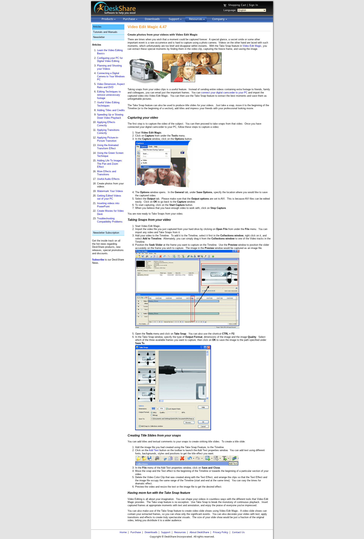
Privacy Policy (220, 532)
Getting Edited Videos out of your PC (109, 197)
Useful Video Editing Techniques (108, 104)
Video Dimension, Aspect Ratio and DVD (111, 86)
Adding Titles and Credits (111, 110)
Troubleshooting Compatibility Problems (109, 220)
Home (123, 532)
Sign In (253, 5)
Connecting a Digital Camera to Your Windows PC (111, 76)
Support (165, 532)
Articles (97, 26)
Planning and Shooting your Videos (109, 67)
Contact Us (238, 532)
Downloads (151, 532)
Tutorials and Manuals (105, 32)
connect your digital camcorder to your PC (224, 92)
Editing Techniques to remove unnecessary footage (109, 94)
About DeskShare (199, 532)
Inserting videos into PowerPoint (108, 205)
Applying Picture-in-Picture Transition (107, 139)
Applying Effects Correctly (106, 124)
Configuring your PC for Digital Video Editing (110, 60)
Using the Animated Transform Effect (107, 147)
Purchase (135, 532)
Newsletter (99, 37)
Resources (180, 532)
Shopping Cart (237, 5)
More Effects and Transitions (106, 173)
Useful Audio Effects (108, 179)
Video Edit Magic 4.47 (147, 27)
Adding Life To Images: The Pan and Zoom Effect (109, 163)
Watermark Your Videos (110, 191)
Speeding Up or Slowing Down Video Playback (110, 116)
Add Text (154, 450)
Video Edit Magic (252, 45)
